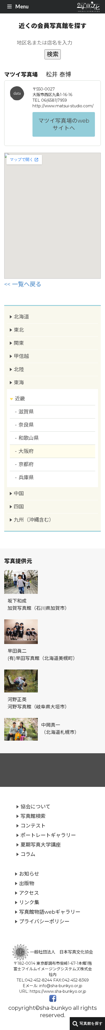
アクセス (29, 893)
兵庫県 (26, 477)
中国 (19, 493)
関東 (19, 343)
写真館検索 (33, 816)
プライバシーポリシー (44, 921)
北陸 (19, 369)
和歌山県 (28, 438)
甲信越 (21, 356)
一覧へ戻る (26, 284)
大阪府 (26, 451)
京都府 (26, 464)
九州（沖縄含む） (34, 520)
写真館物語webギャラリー (49, 912)
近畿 (20, 398)
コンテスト (33, 825)
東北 (19, 330)
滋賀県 (26, 411)
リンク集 (29, 902)
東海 (19, 382)
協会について (35, 806)
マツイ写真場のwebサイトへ (63, 124)
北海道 (21, 316)
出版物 (26, 883)
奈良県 (26, 425)
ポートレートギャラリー (48, 835)
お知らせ (29, 874)
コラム (27, 854)
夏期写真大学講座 (40, 844)
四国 (19, 506)
